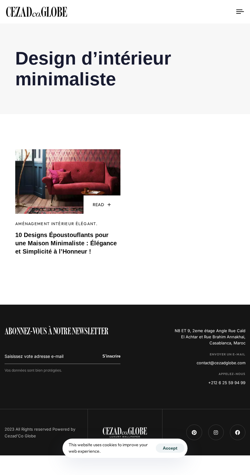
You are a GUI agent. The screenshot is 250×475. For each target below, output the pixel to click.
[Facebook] (237, 432)
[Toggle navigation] (204, 12)
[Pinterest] (194, 432)
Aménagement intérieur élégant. (56, 223)
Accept (170, 448)
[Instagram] (216, 432)
